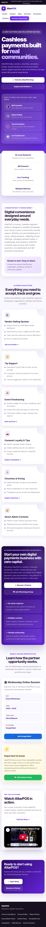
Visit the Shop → (23, 819)
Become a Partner (13, 888)
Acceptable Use (34, 919)
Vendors (13, 14)
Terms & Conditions (8, 914)
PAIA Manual (16, 923)
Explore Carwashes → (13, 460)
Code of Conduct (29, 923)
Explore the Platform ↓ (23, 87)
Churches (27, 14)
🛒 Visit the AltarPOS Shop (23, 80)
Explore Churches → (12, 498)
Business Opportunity (19, 18)
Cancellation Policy (8, 919)
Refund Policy (35, 914)
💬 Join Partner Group (23, 777)
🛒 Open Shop (13, 882)
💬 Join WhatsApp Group (23, 592)
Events (4, 14)
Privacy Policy (23, 914)
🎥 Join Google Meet (23, 736)
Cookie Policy (22, 919)
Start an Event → (11, 421)
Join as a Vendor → (12, 344)
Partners (5, 18)
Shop (20, 14)
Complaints (5, 923)
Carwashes (37, 14)
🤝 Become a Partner (23, 585)
